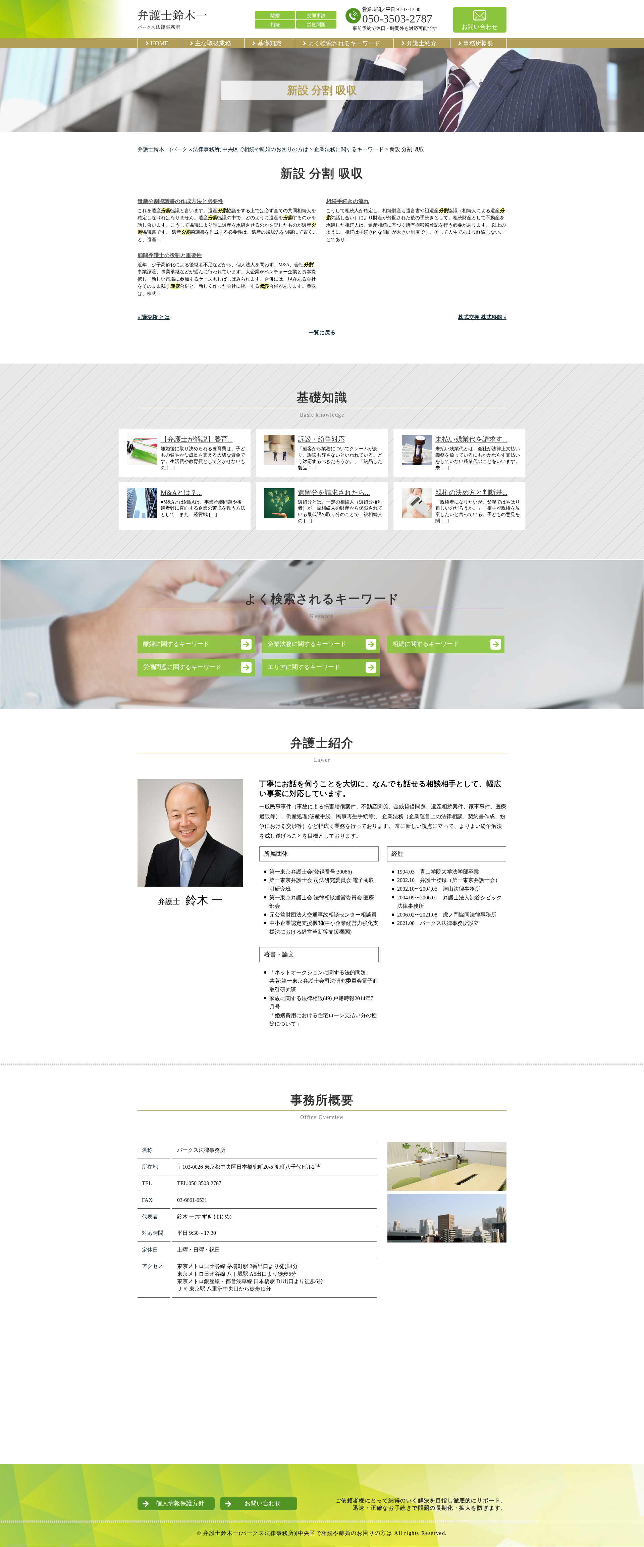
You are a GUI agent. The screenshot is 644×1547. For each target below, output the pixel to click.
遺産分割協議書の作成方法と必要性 (180, 201)
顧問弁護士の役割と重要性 (170, 255)
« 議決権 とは (154, 317)
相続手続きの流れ (347, 201)
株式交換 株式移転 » (482, 317)
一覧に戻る (322, 332)
